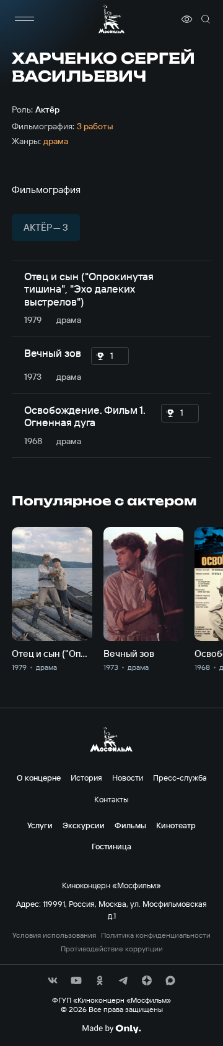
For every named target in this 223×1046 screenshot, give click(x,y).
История (86, 777)
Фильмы (130, 825)
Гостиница (111, 846)
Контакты (111, 799)
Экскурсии (84, 825)
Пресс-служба (180, 777)
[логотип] (111, 19)
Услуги (40, 825)
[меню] (24, 19)
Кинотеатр (176, 825)
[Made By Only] (111, 1029)
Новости (127, 777)
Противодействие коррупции (112, 949)
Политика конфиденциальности (156, 935)
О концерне (39, 777)
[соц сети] (52, 980)
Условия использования (54, 935)
